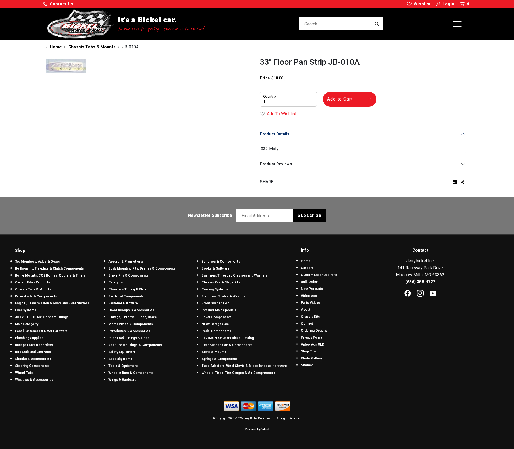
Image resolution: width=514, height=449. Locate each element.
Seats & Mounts (214, 352)
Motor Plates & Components (130, 324)
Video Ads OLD (312, 344)
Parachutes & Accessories (129, 331)
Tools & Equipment (123, 366)
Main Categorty (26, 324)
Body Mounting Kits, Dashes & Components (142, 268)
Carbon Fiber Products (32, 282)
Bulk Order (309, 282)
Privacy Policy (311, 337)
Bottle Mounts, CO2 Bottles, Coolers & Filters (50, 275)
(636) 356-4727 (420, 281)
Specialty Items (120, 359)
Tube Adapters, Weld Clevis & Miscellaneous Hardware (244, 366)
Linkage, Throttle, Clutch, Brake (132, 317)
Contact (307, 323)
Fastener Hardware (123, 303)
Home (306, 261)
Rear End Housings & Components (135, 345)
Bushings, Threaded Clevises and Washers (235, 275)
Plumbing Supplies (29, 338)
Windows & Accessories (34, 380)
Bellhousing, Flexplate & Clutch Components (49, 268)
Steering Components (32, 366)
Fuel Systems (25, 310)
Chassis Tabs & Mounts (33, 289)
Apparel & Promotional (125, 261)
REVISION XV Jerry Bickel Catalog (228, 338)
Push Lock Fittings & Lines (128, 338)
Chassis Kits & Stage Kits (221, 282)
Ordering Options (314, 330)
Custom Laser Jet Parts (319, 275)
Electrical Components (126, 296)
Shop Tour (309, 351)
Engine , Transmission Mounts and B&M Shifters (52, 303)
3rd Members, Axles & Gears (37, 261)
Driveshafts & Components (36, 296)
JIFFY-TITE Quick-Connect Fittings (42, 317)
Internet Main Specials (219, 310)
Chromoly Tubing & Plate (127, 289)
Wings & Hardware (122, 380)
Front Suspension (215, 303)
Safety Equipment (121, 352)
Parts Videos (311, 303)
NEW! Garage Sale (215, 324)
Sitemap (307, 365)
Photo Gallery (311, 358)
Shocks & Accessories (33, 359)
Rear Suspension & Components (227, 345)
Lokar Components (217, 317)
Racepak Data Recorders (34, 345)
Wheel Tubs (24, 373)
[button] (58, 4)
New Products (312, 289)
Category (115, 282)
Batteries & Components (221, 261)
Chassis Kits (310, 316)
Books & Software (216, 268)
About (305, 310)
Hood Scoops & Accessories (131, 310)
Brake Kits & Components (128, 275)
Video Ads (309, 296)
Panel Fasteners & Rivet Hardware (41, 331)
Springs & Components (220, 359)
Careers (307, 268)
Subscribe (310, 215)
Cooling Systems (215, 289)
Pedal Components (216, 331)
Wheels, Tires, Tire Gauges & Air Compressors (238, 373)
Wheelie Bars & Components (130, 373)
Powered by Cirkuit (257, 429)
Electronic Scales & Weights (223, 296)
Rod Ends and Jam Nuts (33, 352)
